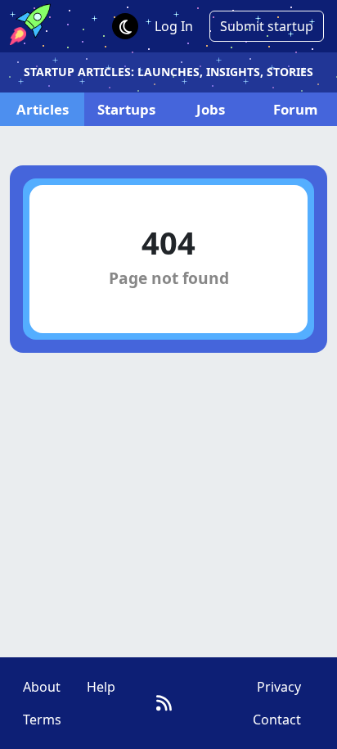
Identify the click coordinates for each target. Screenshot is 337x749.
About (42, 687)
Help (101, 687)
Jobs (210, 109)
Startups (126, 109)
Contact (277, 720)
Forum (295, 109)
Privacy (279, 687)
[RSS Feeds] (164, 703)
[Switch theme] (125, 26)
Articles (42, 109)
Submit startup (266, 26)
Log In (174, 26)
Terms (42, 720)
